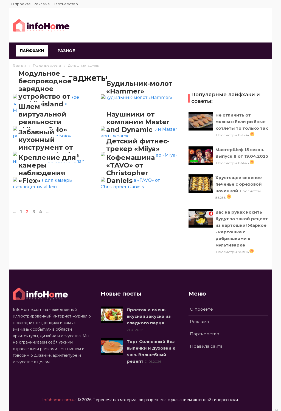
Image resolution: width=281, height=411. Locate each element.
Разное (66, 50)
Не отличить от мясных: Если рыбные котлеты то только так (241, 121)
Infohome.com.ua (59, 399)
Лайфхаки (32, 50)
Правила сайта (206, 346)
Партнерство (65, 4)
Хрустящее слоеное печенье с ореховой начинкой (238, 184)
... (14, 211)
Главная (19, 65)
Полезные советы (47, 65)
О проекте (21, 4)
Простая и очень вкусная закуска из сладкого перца (149, 316)
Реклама (41, 4)
